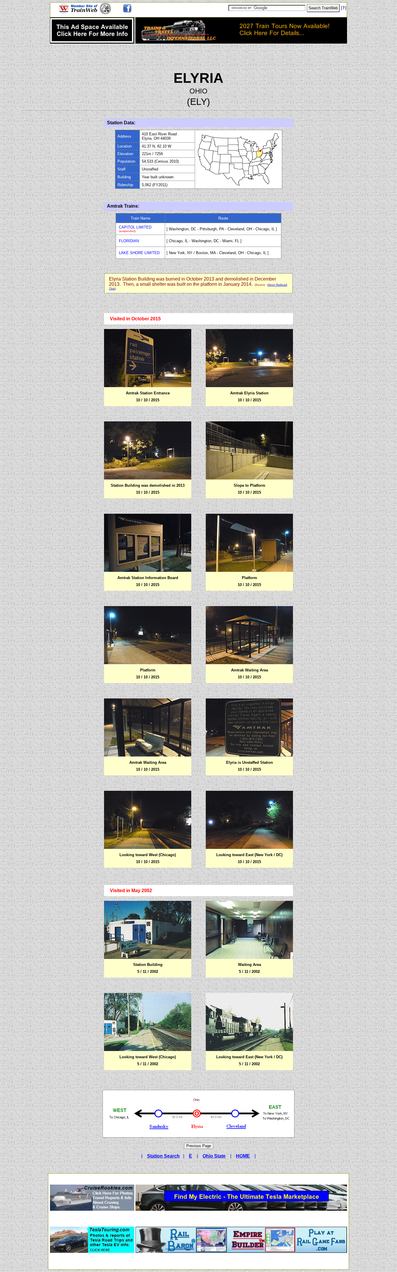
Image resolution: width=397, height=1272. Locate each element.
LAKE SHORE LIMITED (139, 253)
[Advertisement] (198, 1177)
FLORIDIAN (129, 241)
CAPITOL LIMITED (135, 227)
